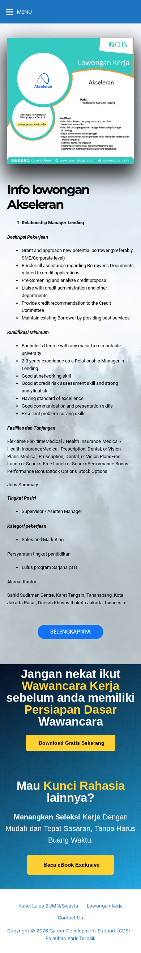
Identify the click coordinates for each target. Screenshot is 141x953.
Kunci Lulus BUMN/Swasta (48, 906)
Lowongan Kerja (105, 906)
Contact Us (70, 918)
